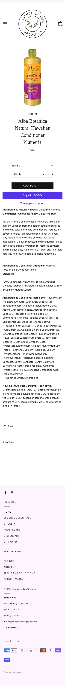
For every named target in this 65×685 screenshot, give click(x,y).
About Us (10, 567)
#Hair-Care (8, 442)
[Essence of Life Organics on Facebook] (5, 493)
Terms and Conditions (19, 573)
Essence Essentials (17, 517)
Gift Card (10, 542)
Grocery (10, 524)
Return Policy (13, 579)
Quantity (16, 173)
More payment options (32, 203)
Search (9, 561)
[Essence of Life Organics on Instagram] (12, 493)
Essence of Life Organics (24, 589)
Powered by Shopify (12, 672)
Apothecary (12, 530)
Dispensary (11, 536)
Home (7, 512)
